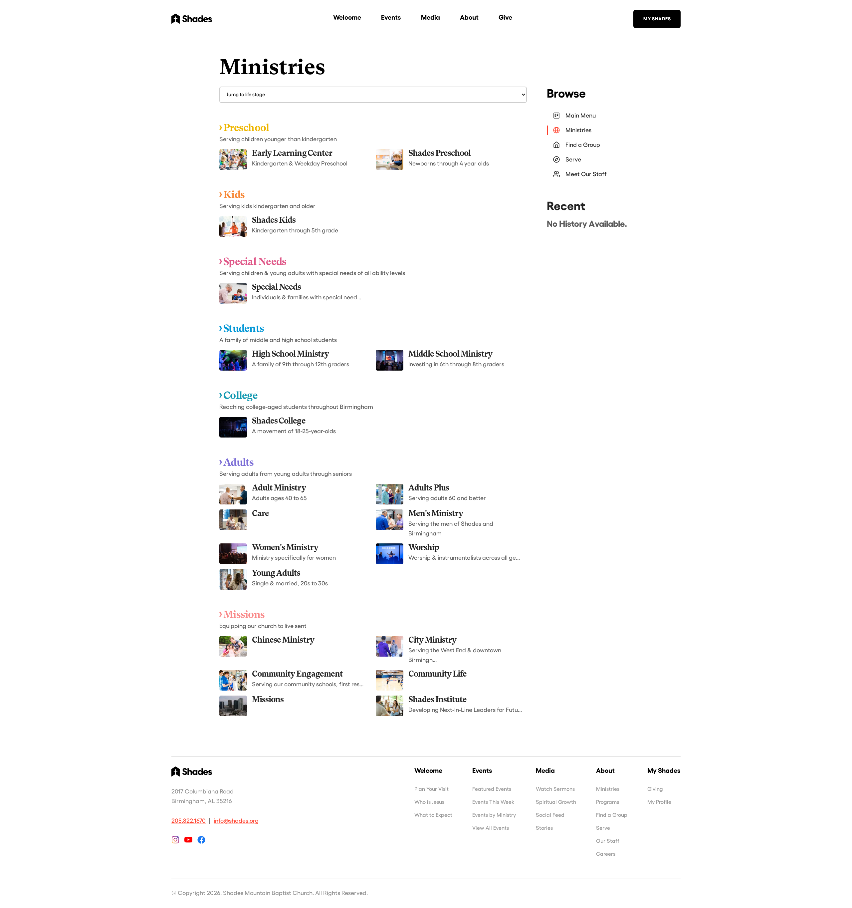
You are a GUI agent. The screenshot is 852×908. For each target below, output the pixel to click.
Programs (607, 802)
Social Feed (550, 815)
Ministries (578, 130)
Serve (573, 159)
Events (391, 17)
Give (505, 17)
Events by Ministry (494, 815)
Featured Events (491, 789)
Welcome (347, 17)
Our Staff (607, 841)
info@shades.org (236, 821)
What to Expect (433, 815)
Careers (605, 854)
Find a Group (582, 145)
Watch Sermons (555, 789)
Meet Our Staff (586, 174)
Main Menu (580, 116)
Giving (655, 789)
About (469, 17)
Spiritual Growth (556, 802)
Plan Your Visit (431, 789)
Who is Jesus (429, 802)
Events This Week (493, 802)
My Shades (657, 18)
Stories (544, 828)
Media (430, 17)
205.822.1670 (188, 821)
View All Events (490, 828)
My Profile (659, 802)
